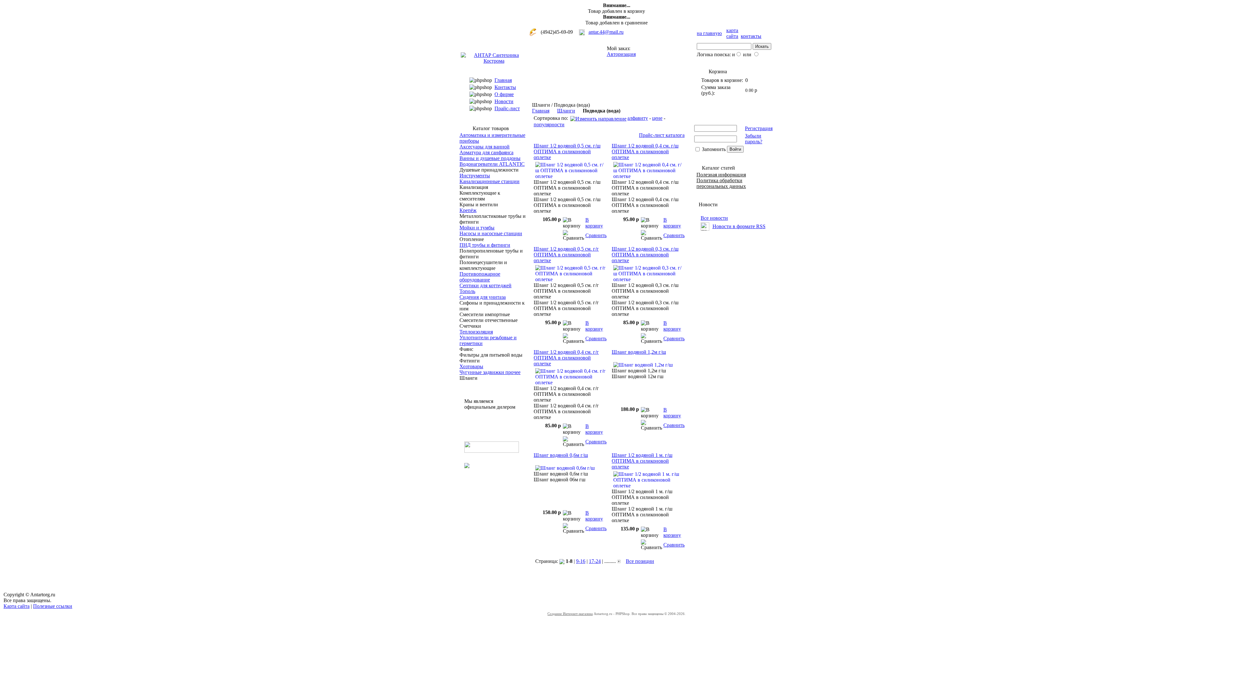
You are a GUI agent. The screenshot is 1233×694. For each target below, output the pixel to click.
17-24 (595, 561)
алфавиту (637, 118)
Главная (503, 80)
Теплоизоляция (476, 331)
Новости (503, 101)
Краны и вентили (478, 204)
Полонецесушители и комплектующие (483, 265)
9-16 (580, 561)
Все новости (714, 218)
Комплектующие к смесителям (479, 195)
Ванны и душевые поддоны (489, 158)
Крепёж (468, 210)
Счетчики (470, 326)
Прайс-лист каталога (662, 135)
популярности (549, 124)
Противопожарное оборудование (479, 276)
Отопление (471, 239)
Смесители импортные (484, 314)
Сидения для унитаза (482, 297)
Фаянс (466, 349)
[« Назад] (561, 561)
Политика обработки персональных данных (721, 183)
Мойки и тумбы (476, 227)
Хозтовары (471, 366)
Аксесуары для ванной (484, 146)
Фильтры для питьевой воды (490, 355)
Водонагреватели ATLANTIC (492, 164)
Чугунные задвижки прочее (489, 372)
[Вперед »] (619, 561)
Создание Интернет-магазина (570, 614)
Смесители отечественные (488, 320)
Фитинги (469, 360)
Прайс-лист (507, 108)
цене (657, 118)
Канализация (473, 187)
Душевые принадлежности (489, 170)
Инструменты (474, 175)
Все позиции (640, 561)
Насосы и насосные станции (490, 233)
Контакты (505, 87)
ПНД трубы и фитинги (484, 245)
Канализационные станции (489, 181)
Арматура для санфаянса (486, 152)
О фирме (504, 94)
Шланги (468, 378)
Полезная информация (721, 174)
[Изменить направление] (598, 118)
